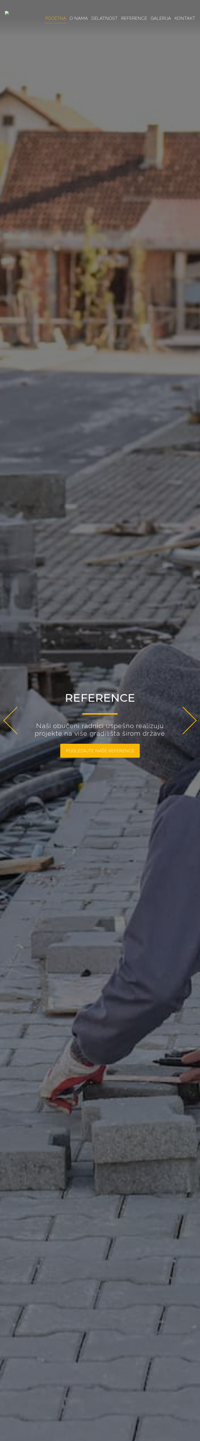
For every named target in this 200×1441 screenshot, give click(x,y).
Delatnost (104, 18)
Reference (134, 18)
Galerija (160, 18)
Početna (55, 18)
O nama (79, 18)
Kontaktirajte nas (100, 754)
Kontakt (184, 18)
